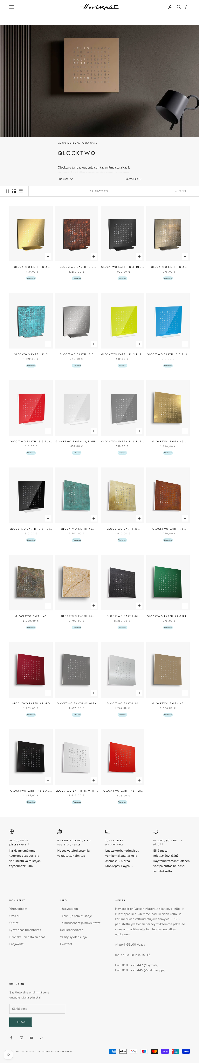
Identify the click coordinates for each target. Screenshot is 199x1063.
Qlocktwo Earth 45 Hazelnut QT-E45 (168, 703)
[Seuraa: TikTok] (42, 1038)
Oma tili (14, 916)
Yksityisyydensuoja (73, 937)
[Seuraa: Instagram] (21, 1038)
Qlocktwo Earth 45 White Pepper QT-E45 (77, 791)
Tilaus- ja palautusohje (76, 916)
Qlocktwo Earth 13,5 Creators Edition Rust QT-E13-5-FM (77, 267)
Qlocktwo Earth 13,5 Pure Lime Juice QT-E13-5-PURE (122, 354)
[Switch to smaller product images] (14, 191)
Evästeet (66, 944)
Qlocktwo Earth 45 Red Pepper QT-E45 (122, 791)
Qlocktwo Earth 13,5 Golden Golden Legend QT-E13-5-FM (31, 267)
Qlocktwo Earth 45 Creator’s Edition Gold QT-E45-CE (167, 441)
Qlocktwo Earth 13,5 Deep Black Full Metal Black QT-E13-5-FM (122, 267)
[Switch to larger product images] (7, 191)
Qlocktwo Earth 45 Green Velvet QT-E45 (168, 616)
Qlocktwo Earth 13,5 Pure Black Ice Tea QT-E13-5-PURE (31, 529)
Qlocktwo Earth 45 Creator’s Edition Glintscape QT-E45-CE (31, 616)
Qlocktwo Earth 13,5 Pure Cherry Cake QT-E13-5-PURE (31, 441)
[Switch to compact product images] (21, 191)
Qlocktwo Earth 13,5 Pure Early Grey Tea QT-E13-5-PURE (122, 441)
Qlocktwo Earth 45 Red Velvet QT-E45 (31, 703)
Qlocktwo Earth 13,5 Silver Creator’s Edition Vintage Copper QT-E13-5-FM (31, 354)
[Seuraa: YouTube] (31, 1038)
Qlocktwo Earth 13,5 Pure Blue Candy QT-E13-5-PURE (168, 354)
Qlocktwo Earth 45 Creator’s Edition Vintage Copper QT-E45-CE (77, 529)
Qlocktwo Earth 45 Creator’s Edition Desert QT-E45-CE (77, 616)
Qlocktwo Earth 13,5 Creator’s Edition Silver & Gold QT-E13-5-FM (168, 267)
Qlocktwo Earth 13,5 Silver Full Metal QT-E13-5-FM (77, 354)
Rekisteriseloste (71, 930)
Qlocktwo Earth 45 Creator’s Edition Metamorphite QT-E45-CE (122, 616)
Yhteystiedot (18, 909)
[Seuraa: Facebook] (11, 1038)
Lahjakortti (16, 944)
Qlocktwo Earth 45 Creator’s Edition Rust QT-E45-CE (168, 529)
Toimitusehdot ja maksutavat (80, 923)
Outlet (13, 923)
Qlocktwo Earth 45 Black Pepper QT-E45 (31, 791)
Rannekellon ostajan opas (27, 937)
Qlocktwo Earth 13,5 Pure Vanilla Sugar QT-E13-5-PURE (77, 441)
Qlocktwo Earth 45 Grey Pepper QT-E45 (77, 703)
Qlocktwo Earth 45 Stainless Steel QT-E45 (122, 703)
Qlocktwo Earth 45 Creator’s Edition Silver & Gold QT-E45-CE (122, 529)
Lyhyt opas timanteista (25, 930)
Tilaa (20, 1022)
